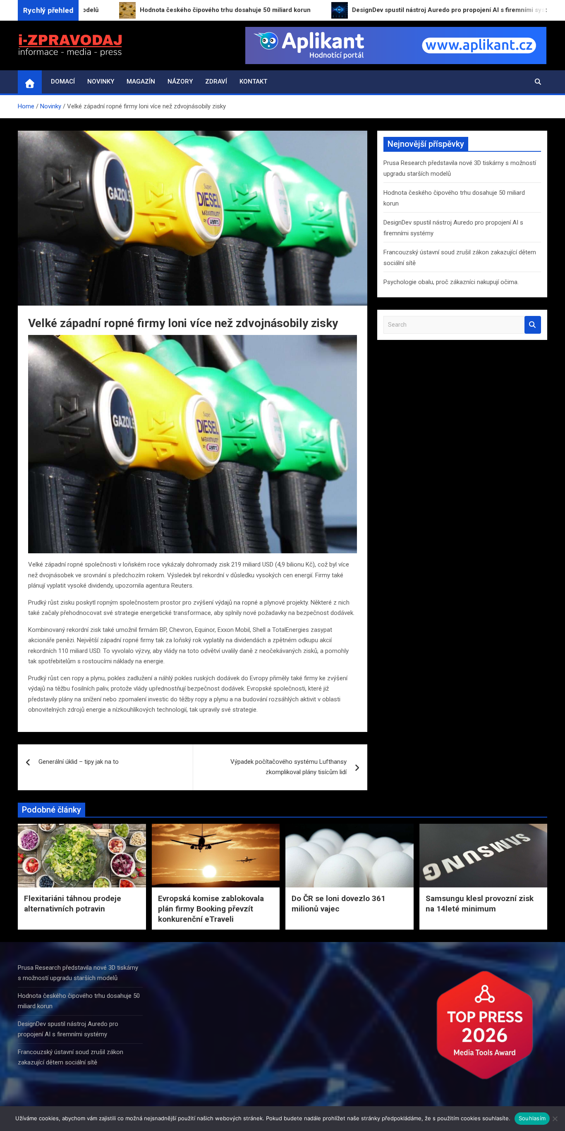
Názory (180, 81)
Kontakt (253, 81)
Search (532, 325)
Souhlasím (532, 1118)
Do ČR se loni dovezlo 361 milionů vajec (338, 903)
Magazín (141, 81)
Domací (63, 81)
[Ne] (555, 1118)
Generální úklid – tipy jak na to (78, 761)
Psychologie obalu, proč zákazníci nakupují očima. (451, 282)
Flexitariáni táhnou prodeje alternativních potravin (72, 903)
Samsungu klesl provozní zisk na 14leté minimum (480, 903)
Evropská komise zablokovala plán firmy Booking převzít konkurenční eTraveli (211, 908)
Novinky (100, 81)
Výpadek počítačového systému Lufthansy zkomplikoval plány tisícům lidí (288, 767)
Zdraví (216, 81)
